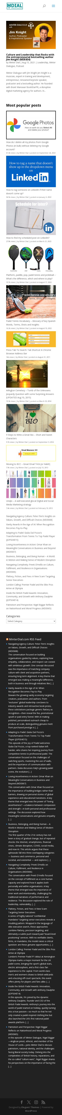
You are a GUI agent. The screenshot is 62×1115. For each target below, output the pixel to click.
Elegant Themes (30, 1107)
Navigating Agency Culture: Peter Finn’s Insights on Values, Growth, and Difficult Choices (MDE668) (31, 647)
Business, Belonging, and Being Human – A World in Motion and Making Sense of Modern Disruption (30, 828)
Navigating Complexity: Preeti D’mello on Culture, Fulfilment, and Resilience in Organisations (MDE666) (30, 568)
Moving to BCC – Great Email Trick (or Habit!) (28, 464)
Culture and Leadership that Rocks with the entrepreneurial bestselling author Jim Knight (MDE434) (30, 57)
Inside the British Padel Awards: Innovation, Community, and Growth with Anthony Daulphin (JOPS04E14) (29, 597)
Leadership (42, 62)
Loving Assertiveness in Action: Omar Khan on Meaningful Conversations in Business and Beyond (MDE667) (31, 548)
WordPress (31, 1110)
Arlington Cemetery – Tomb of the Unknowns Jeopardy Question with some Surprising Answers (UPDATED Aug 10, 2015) (30, 394)
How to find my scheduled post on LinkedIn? (27, 237)
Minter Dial (14, 62)
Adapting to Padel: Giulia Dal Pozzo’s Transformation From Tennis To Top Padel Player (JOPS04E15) (30, 536)
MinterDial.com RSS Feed (25, 639)
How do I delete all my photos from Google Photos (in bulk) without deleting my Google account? (27, 146)
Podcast (20, 66)
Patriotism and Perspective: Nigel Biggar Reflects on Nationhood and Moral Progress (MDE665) (29, 1030)
